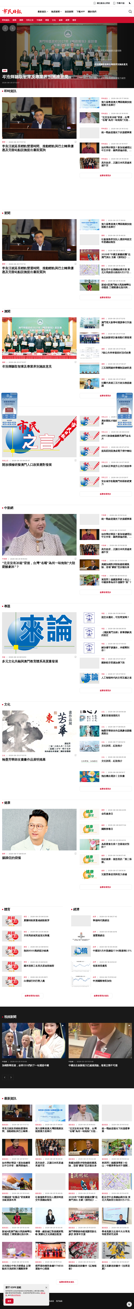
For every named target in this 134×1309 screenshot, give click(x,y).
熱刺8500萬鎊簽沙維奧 (36, 950)
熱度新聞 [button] (55, 11)
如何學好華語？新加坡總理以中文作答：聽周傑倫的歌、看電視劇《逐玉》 (116, 150)
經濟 (67, 20)
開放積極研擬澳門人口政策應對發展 (27, 465)
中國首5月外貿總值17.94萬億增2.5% (112, 950)
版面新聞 (69, 11)
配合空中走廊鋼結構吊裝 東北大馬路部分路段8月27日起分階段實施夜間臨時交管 (116, 272)
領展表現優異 (100, 965)
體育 (74, 20)
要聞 (14, 20)
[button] (46, 1287)
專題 (47, 20)
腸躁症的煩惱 (11, 858)
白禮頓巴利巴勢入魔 (34, 980)
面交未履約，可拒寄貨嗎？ (115, 617)
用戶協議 (59, 1301)
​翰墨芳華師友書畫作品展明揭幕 (24, 759)
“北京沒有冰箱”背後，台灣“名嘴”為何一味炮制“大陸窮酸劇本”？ (115, 120)
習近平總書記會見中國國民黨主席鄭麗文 (89, 1065)
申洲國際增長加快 (102, 980)
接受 (9, 1301)
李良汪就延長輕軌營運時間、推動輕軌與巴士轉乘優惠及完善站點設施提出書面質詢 (38, 148)
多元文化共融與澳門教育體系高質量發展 (30, 661)
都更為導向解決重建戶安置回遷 (31, 76)
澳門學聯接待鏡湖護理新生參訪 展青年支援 (83, 1233)
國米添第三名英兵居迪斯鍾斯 (39, 965)
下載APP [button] (80, 11)
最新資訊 (5, 1125)
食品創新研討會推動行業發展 (116, 337)
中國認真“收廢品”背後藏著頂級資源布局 (16, 1198)
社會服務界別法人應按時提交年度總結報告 (49, 1198)
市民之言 (30, 20)
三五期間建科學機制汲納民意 (116, 367)
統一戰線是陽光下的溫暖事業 (116, 132)
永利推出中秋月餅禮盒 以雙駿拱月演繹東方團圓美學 (16, 1267)
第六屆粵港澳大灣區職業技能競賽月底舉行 (49, 1130)
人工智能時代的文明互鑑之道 (116, 677)
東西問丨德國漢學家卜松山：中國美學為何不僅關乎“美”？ (116, 581)
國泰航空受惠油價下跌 (113, 662)
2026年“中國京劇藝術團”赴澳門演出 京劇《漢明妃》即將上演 (116, 257)
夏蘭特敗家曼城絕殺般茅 (36, 920)
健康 (61, 20)
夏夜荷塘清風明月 (110, 715)
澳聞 (21, 20)
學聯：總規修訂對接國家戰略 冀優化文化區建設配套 (49, 1233)
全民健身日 (107, 813)
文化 (54, 20)
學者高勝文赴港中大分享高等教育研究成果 (116, 1233)
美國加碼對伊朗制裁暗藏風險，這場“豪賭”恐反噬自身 (115, 565)
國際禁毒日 (107, 829)
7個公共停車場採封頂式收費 (116, 352)
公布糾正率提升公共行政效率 (116, 466)
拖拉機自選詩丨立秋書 (113, 776)
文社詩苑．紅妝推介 (111, 745)
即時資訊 (5, 20)
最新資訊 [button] (42, 11)
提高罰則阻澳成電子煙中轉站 (116, 450)
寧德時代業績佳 (101, 920)
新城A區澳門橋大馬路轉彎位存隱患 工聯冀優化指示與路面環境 (116, 287)
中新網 (39, 20)
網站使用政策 (16, 1295)
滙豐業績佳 (99, 935)
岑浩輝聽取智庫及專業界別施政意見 (27, 366)
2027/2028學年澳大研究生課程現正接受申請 (26, 1065)
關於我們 (92, 11)
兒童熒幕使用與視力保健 (114, 874)
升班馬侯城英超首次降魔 (36, 935)
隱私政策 (51, 1301)
